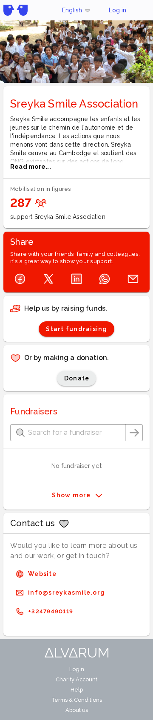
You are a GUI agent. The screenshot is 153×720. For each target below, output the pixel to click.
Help (77, 689)
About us (76, 710)
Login (76, 669)
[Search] (134, 432)
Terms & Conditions (76, 700)
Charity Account (76, 679)
